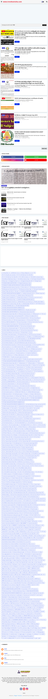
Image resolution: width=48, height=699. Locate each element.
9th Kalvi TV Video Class (6, 506)
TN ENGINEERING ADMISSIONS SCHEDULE (19, 619)
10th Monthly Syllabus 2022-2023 (28, 303)
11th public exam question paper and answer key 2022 (11, 359)
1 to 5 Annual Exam (5, 272)
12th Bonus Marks (11, 379)
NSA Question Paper (5, 582)
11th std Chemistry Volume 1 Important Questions (15, 367)
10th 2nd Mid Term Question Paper (36, 276)
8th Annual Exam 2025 (17, 488)
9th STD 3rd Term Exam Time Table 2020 (31, 513)
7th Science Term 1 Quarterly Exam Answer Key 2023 (11, 480)
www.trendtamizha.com (12, 2)
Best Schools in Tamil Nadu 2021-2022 (16, 527)
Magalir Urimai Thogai (6, 568)
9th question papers (34, 508)
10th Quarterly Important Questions (24, 313)
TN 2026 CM (11, 617)
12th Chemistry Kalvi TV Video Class (37, 381)
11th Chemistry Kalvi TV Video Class (21, 350)
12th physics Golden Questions (35, 393)
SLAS (34, 607)
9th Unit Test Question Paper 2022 (8, 521)
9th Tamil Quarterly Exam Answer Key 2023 (9, 517)
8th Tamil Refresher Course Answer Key (23, 498)
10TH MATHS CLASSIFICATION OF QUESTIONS (28, 291)
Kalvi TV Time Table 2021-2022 (22, 562)
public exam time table (27, 593)
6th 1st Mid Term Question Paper (25, 453)
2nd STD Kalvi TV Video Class (7, 430)
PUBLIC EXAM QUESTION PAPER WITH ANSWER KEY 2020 (12, 593)
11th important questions (19, 352)
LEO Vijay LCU (16, 566)
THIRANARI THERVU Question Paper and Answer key (32, 615)
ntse (11, 582)
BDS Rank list (38, 525)
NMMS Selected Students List (7, 580)
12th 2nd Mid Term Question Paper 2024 (12, 373)
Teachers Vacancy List (21, 613)
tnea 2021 (19, 621)
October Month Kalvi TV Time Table (20, 582)
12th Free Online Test (5, 389)
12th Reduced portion (38, 406)
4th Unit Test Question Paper (7, 443)
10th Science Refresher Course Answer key (9, 324)
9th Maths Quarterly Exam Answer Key (30, 506)
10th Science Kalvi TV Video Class (32, 320)
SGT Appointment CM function (38, 605)
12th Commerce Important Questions (8, 383)
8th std (3, 496)
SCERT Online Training (25, 603)
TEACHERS (42, 611)
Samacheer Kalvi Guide (35, 601)
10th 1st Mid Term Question (24, 276)
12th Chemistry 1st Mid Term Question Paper (24, 379)
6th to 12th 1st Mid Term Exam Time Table (9, 469)
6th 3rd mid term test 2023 (6, 455)
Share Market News (21, 607)
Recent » (17, 41)
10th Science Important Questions (19, 320)
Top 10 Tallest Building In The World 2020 (9, 627)
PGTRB (28, 584)
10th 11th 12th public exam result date (8, 274)
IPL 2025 (28, 556)
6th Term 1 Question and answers (24, 465)
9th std (21, 513)
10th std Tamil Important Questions (8, 336)
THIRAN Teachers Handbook (17, 615)
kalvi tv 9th (4, 562)
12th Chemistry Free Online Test (38, 379)
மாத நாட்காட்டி (18, 638)
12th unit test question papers (14, 424)
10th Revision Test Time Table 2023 (8, 317)
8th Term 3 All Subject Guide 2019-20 (38, 498)
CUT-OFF (11, 535)
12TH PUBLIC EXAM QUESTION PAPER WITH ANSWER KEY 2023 (13, 404)
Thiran (9, 615)
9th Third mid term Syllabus (39, 517)
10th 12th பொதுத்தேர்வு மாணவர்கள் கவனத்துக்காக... (15, 187)
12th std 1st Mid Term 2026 (27, 416)
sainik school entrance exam (25, 601)
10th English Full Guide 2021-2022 (27, 281)
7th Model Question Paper (28, 478)
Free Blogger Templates (34, 695)
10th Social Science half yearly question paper (10, 328)
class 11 (38, 531)
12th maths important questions (7, 391)
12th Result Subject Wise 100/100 (15, 410)
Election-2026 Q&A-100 (28, 537)
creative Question (5, 535)
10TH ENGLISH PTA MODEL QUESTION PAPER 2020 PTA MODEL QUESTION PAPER (16, 285)
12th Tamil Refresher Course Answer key (35, 422)
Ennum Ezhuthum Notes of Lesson (35, 539)
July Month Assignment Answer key (28, 558)
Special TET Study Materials (7, 611)
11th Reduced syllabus (31, 363)
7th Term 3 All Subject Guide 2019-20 (8, 486)
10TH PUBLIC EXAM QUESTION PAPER (22, 305)
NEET (21, 572)
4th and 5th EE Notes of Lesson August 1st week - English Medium (12, 239)
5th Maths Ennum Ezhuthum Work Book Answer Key (11, 447)
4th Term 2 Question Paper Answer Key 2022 (22, 439)
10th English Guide (37, 281)
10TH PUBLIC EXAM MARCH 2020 (8, 305)
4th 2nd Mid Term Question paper (22, 432)
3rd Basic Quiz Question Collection (20, 430)
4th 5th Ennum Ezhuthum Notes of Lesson (37, 432)
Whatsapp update (41, 632)
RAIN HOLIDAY (4, 597)
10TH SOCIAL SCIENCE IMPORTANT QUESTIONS (10, 326)
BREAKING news (5, 529)
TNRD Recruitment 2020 (21, 623)
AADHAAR (17, 521)
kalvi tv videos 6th (38, 562)
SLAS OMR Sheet (40, 607)
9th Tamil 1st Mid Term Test (35, 515)
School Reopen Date (18, 605)
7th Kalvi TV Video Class (6, 478)
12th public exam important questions (8, 400)
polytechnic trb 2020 (35, 584)
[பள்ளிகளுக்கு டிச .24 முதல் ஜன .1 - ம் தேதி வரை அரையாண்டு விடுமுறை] (3, 210)
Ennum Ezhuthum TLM (23, 545)
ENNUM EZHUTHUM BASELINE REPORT (9, 539)
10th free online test (24, 287)
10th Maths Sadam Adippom (38, 301)
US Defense (12, 632)
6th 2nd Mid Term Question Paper (38, 453)
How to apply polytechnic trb (7, 554)
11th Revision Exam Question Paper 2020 (23, 365)
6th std (32, 461)
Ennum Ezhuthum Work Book (34, 545)
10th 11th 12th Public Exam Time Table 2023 (9, 276)
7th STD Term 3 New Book (27, 482)
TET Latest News (37, 613)
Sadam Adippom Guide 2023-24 (12, 601)
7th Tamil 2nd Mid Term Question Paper (9, 484)
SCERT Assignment (5, 603)
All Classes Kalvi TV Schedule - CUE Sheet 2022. (29, 521)
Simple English (29, 607)
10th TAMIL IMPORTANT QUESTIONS (34, 338)
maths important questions (21, 568)
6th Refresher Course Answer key (24, 461)
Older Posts (44, 148)
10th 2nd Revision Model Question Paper (9, 278)
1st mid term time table (41, 424)
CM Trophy (43, 531)
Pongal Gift (17, 586)
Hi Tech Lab (28, 552)
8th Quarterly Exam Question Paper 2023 (36, 492)
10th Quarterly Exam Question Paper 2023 (9, 313)
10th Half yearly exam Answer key (36, 287)
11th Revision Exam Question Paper (8, 365)
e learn (43, 535)
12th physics (26, 393)
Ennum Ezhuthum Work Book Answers (8, 547)
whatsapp (36, 157)
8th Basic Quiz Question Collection (8, 490)
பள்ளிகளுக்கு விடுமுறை (12, 636)
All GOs (40, 521)
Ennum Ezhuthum (40, 537)
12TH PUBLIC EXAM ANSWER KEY (36, 398)
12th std (19, 416)
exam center (27, 547)
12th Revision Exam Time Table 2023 (22, 414)
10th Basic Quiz (4, 281)
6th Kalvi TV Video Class (32, 457)
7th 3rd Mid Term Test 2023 (29, 474)
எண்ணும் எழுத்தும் (22, 634)
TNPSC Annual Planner (31, 621)
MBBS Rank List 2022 (35, 568)
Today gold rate (24, 625)
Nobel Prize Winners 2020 (18, 580)
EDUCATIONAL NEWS (5, 537)
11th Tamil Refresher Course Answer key (25, 371)
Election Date (20, 537)
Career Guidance (12, 531)
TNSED (28, 623)
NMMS (32, 576)
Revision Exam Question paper (39, 599)
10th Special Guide (24, 332)
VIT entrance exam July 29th (26, 632)
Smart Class (29, 609)
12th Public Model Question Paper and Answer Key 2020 (35, 404)
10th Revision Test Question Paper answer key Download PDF (12, 315)
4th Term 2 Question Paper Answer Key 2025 (10, 441)
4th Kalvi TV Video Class (38, 434)
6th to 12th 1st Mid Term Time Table (24, 469)
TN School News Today (6, 621)
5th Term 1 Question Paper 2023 (7, 451)
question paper (39, 595)
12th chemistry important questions (23, 381)
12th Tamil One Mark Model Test (20, 422)
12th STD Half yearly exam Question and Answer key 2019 (12, 418)
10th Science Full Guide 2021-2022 (22, 317)
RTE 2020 (3, 601)
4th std (31, 437)
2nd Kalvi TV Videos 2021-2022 (7, 428)
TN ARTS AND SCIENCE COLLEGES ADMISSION (23, 617)
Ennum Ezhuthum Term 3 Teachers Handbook (10, 545)
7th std (3, 482)
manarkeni (13, 568)
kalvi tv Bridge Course (11, 562)
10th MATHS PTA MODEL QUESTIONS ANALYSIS (25, 299)
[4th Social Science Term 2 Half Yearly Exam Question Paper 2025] (3, 205)
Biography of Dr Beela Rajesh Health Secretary (32, 527)
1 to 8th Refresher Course (14, 272)
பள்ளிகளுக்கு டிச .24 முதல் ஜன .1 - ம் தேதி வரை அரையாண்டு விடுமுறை (19, 208)
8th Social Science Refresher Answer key (38, 494)
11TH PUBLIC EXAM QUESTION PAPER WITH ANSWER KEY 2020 (13, 361)
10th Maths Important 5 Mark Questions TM (25, 295)
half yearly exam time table (6, 552)
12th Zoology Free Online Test (26, 424)
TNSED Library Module (35, 623)
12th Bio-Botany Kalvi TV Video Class (23, 377)
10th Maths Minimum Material (22, 297)
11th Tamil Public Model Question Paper (9, 371)
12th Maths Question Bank (6, 393)
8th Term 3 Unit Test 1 (18, 500)
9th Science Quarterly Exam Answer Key (20, 510)
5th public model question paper (27, 447)
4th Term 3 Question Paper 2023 (24, 441)
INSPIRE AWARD (22, 556)
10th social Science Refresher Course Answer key (10, 332)
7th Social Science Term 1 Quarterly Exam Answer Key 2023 (32, 480)
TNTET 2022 (13, 625)
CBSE (17, 531)
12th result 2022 (21, 408)
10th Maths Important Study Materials (8, 297)
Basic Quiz (29, 525)
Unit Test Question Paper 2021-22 (27, 630)
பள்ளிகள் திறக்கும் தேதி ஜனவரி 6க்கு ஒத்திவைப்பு (25, 636)
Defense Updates (17, 535)
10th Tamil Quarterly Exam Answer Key (9, 344)
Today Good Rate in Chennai (33, 625)
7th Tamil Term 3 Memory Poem (23, 484)
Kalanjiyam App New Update (7, 560)
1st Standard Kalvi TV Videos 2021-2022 (9, 426)
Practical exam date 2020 (25, 586)
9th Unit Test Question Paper (28, 519)
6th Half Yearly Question (22, 457)
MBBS (29, 568)
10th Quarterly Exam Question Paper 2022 (26, 311)
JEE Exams (18, 558)
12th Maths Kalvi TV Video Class (20, 391)
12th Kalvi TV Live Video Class (37, 389)
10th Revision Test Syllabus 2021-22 (31, 315)
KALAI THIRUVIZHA (39, 558)
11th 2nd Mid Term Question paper (31, 346)
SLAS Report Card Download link (7, 609)
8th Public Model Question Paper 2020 (20, 492)
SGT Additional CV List (27, 605)
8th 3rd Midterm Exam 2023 (7, 488)
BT (26, 529)
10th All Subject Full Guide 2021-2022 (37, 278)
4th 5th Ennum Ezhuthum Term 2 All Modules (10, 434)
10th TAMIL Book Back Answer (38, 336)
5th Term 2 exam (18, 451)
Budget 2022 (31, 529)
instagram (13, 160)
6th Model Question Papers (19, 459)
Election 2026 (13, 537)
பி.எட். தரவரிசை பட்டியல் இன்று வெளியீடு (8, 638)
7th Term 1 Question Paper (35, 484)
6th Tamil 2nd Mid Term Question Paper (9, 463)
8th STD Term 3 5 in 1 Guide (11, 496)
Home (24, 693)
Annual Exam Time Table (6, 525)
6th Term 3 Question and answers (37, 465)
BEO (42, 525)
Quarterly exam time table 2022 (29, 595)
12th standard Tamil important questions (9, 416)
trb (2, 630)
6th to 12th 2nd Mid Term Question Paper (9, 471)
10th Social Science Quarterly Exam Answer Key (29, 330)
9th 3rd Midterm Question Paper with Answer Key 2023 (11, 502)
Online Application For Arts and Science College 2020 (11, 584)
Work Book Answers (5, 634)
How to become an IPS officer (18, 554)
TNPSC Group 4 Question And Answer (8, 623)
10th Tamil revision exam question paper (24, 344)
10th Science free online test (7, 320)
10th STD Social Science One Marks (34, 334)
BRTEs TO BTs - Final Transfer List (18, 529)
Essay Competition (20, 547)
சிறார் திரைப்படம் (4, 636)
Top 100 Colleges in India (35, 627)
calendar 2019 (37, 529)
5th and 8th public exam (18, 443)
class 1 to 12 (33, 531)
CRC (37, 533)
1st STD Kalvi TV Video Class (22, 426)
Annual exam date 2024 (32, 523)
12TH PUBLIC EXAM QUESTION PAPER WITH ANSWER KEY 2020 (28, 400)
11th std (3, 367)
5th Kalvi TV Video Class (20, 445)
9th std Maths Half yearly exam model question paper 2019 (12, 515)
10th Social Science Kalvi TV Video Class (26, 328)
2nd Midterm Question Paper (30, 428)
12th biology (4, 379)
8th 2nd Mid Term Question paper (36, 486)
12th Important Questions (26, 389)
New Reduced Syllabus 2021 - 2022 (8, 576)
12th (3, 373)
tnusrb (18, 625)
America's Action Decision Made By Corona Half (10, 523)
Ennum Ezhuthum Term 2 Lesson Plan (23, 541)
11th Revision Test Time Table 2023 (38, 365)
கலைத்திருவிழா (35, 634)
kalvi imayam (25, 560)
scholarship (32, 603)
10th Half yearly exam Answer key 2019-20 (9, 289)
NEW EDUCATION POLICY (26, 574)
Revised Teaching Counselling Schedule (25, 599)
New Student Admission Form (21, 576)
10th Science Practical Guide (21, 322)
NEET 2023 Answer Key (33, 572)
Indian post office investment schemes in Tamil (10, 556)
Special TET (38, 609)
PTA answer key (34, 588)
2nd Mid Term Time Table (18, 428)
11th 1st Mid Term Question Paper (18, 346)
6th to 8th (19, 471)
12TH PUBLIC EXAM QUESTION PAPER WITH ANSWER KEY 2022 (13, 402)
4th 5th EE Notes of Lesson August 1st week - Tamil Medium (35, 239)
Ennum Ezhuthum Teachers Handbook (8, 541)
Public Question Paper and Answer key (8, 595)
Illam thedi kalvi (28, 554)
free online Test (4, 549)
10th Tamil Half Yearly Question (20, 338)
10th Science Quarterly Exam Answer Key (35, 322)
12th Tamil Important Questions (7, 422)
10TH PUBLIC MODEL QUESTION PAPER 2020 (10, 311)
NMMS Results (37, 578)
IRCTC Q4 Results (35, 556)
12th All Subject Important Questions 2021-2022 (25, 375)
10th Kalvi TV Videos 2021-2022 (7, 291)
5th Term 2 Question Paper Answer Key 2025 (10, 453)
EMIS (34, 537)
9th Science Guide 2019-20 (6, 510)
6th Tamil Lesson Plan (21, 463)
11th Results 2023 (40, 363)
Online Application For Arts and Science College (36, 582)
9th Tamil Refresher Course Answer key (25, 517)
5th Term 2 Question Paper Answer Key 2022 (30, 451)
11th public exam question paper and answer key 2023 (32, 359)
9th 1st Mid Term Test (28, 500)
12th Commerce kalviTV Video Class (23, 383)
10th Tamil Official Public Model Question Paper (26, 340)
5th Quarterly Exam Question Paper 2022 (9, 449)
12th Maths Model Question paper (33, 391)
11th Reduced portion (22, 363)
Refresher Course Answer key (24, 597)
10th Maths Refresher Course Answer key (24, 301)
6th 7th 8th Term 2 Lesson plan (18, 455)
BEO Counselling (5, 527)
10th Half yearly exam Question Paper (25, 289)
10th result (43, 313)
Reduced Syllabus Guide (13, 597)
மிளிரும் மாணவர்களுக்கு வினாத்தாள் (28, 638)
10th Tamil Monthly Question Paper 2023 (9, 340)
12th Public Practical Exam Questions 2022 (9, 406)
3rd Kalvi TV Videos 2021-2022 (32, 430)
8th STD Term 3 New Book (22, 496)
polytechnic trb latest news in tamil (8, 586)
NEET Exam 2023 (17, 574)
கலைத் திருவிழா (29, 634)
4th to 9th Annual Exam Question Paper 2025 (15, 197)
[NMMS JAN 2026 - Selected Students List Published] (3, 194)
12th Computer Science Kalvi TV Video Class (27, 385)
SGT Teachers (14, 607)
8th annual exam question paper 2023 (29, 488)
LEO (11, 566)
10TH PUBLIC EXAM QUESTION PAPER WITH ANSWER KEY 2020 (13, 307)
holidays (40, 552)
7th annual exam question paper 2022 (8, 476)
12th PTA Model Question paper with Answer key (10, 398)
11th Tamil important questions (35, 369)
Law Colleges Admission (41, 564)
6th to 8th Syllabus (39, 471)
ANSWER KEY (14, 525)
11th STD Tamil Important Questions (8, 369)
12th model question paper (17, 393)
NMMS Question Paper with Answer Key (9, 578)
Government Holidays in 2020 (14, 549)
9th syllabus (26, 515)
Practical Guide (24, 588)
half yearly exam (32, 549)
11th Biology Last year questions (35, 348)
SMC (34, 609)
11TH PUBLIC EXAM (5, 356)
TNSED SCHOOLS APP (6, 625)
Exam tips (40, 547)
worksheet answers (14, 634)
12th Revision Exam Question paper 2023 (25, 412)
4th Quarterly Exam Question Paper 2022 (21, 437)
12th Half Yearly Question (15, 389)
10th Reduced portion (36, 313)
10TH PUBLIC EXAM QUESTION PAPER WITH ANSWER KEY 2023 (13, 309)
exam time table (34, 547)
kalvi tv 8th (42, 560)
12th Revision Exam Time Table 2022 (8, 414)
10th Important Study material (38, 289)
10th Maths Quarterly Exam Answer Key (9, 301)
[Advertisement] (24, 13)
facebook (13, 157)
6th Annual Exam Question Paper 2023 (32, 455)
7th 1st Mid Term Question (6, 474)
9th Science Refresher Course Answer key (35, 510)
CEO (28, 531)
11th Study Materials (19, 369)
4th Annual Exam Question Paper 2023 (26, 434)
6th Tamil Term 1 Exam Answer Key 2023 (9, 465)
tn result (37, 619)
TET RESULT (4, 615)
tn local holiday (31, 619)
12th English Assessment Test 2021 (23, 387)
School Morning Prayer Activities (7, 605)
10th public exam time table (30, 309)
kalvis (20, 564)
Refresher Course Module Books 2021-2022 (9, 599)
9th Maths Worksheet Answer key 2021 (9, 508)
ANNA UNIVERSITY (23, 523)
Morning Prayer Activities (35, 570)
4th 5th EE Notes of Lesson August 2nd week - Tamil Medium (12, 227)
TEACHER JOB (36, 611)
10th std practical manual (22, 334)
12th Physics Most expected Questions (35, 395)
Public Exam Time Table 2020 (38, 593)
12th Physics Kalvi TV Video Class (21, 395)
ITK (39, 556)
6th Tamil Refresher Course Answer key (33, 463)
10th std (30, 332)
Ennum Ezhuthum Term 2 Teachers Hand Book (10, 543)
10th (34, 272)
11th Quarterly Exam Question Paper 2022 (9, 363)
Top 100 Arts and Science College (24, 627)
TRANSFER (43, 627)
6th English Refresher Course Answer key (9, 457)
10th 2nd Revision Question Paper (23, 278)
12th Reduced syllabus (6, 408)
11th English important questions (34, 350)
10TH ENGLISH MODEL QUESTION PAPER (9, 283)
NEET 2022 (25, 572)
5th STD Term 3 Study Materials (27, 449)
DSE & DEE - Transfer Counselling (35, 535)
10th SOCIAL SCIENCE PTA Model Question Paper (10, 330)
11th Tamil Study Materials (38, 371)
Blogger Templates (18, 695)
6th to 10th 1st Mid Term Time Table (8, 467)
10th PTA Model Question (39, 303)
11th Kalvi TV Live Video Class (7, 354)
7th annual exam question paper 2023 (23, 476)
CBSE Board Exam (23, 531)
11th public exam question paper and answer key (19, 356)
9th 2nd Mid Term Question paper (39, 500)
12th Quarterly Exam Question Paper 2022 (25, 406)
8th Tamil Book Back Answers (33, 496)
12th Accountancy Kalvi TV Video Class (8, 375)
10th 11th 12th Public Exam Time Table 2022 (24, 274)
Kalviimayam (15, 564)
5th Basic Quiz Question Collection (8, 445)
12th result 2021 (14, 408)
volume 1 (34, 632)
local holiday (28, 566)
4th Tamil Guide (37, 437)
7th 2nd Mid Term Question (17, 474)
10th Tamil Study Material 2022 (38, 344)
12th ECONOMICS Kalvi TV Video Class (8, 387)
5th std (19, 449)
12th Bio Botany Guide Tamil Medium (8, 377)
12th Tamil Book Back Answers (7, 420)
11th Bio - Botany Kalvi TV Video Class (21, 348)
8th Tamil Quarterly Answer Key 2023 (8, 498)
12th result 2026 (36, 408)
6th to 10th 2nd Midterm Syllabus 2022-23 (23, 467)
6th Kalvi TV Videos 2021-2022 (7, 459)
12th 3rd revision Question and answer (27, 373)
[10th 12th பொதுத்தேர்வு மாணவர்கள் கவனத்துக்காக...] (24, 176)
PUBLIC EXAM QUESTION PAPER (32, 591)
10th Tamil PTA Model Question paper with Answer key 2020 (24, 342)
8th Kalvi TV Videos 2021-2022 (7, 492)
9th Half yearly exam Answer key (39, 504)
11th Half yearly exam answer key (8, 352)
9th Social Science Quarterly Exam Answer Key (10, 513)
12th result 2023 (29, 408)
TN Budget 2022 (35, 617)
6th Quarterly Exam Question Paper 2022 (9, 461)
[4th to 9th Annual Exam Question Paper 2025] (3, 199)
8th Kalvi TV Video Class (32, 490)
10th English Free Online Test (14, 281)
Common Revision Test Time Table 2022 (28, 533)
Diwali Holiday (24, 535)
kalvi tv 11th (37, 560)
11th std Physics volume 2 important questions (33, 367)
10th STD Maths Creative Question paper (9, 334)
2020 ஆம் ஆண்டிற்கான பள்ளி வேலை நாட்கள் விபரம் (37, 426)
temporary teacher (29, 613)
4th (14, 432)
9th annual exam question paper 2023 (29, 502)
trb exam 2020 (7, 630)
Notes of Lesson (27, 580)
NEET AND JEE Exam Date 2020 (7, 574)
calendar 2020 (4, 531)
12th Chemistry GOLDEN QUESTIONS (8, 381)
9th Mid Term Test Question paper (23, 508)
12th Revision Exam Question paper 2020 (29, 410)
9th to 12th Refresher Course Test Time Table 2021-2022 (12, 519)
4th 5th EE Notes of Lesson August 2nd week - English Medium (34, 227)
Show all (44, 25)
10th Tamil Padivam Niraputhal (7, 342)
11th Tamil (27, 369)
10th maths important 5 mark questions (9, 295)
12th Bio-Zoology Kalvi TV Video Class (37, 377)
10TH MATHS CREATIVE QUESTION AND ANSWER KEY (11, 293)
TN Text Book (14, 621)
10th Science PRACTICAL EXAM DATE (8, 322)
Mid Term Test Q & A (16, 570)
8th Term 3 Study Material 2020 (7, 500)
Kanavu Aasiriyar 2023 (32, 564)
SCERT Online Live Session (14, 603)
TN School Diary (43, 619)
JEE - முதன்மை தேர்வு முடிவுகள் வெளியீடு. (8, 558)
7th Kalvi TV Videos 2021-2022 (17, 478)
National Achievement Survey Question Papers (10, 572)
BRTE (10, 529)
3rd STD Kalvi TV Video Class (7, 432)
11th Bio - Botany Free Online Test (8, 348)
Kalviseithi (24, 564)
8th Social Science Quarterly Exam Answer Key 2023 (20, 494)
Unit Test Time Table (38, 630)
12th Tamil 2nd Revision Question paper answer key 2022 (24, 420)
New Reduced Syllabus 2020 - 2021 (39, 574)
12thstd (34, 424)
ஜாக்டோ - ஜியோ (37, 638)
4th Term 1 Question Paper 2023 (7, 439)
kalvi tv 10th (31, 560)
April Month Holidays (22, 525)
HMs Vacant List (35, 552)
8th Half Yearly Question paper (21, 490)
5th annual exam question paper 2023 (30, 443)
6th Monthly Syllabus (28, 459)
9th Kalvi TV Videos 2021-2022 (17, 506)
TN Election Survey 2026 (6, 619)
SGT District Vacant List (6, 607)
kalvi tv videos (31, 562)
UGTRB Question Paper (15, 630)
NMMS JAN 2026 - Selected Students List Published (16, 192)
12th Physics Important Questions (8, 395)
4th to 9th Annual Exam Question (38, 441)
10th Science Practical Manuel (35, 317)
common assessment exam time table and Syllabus (11, 533)
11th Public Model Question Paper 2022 (32, 361)
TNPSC (24, 621)
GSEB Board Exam (24, 549)
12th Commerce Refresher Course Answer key (10, 385)
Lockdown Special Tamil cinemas (37, 566)
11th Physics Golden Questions (19, 354)
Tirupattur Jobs (4, 617)
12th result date (4, 410)
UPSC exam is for (5, 632)
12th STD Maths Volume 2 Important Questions (32, 418)
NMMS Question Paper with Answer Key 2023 (25, 578)
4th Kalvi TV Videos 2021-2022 (7, 437)
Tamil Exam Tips (16, 611)
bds (33, 525)
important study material (36, 554)
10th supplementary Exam (20, 336)
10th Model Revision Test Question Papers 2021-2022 (11, 303)
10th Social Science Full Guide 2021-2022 (27, 326)
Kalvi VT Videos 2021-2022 (6, 564)
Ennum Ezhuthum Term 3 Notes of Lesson (27, 543)
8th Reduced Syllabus (5, 494)
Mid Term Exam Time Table (7, 570)
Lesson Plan (22, 566)
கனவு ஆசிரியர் (42, 634)
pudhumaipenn (19, 595)
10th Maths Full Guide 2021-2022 (28, 293)
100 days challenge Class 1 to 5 (26, 272)
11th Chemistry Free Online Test (7, 350)
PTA (29, 588)
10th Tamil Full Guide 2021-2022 (7, 338)
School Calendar (39, 603)
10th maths (16, 291)
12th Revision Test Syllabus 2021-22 (37, 414)
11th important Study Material (31, 352)
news (29, 576)
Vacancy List (17, 632)
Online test (24, 584)
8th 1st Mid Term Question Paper (22, 486)
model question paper (26, 570)
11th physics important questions (32, 354)
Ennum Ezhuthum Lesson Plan (22, 539)
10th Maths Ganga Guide (40, 293)
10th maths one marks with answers (35, 297)
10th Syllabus (29, 336)
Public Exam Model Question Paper (19, 591)
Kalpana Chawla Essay (17, 560)
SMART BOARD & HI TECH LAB (20, 609)
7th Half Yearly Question (36, 476)
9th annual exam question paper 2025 (8, 504)
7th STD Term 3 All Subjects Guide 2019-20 (13, 482)
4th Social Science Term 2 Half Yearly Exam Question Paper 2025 (19, 203)
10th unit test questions (6, 346)
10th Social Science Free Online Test (25, 324)
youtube (36, 160)
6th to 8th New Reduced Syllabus (28, 471)
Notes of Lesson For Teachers (37, 580)
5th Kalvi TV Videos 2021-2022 (30, 445)
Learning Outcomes (5, 566)
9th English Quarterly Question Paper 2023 (24, 504)
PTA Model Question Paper (6, 591)
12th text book (4, 424)
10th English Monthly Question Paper (24, 283)
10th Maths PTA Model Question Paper (8, 299)
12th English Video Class (35, 387)
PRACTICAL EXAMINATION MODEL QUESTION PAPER (11, 588)
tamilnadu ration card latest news (26, 611)
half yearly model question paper (18, 552)
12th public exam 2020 (24, 398)
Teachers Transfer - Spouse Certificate (8, 613)
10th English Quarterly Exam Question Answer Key (10, 287)
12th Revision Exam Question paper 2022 (9, 412)
